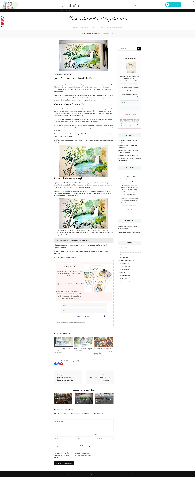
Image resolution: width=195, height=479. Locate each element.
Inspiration (63, 10)
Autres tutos (58, 394)
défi (89, 251)
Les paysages (125, 281)
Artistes (123, 251)
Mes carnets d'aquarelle (97, 18)
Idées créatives (125, 254)
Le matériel (124, 263)
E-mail (77, 435)
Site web (97, 435)
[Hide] (1, 26)
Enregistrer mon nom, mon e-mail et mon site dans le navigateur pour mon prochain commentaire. (83, 446)
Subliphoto (121, 232)
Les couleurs (124, 266)
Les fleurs (124, 278)
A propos (76, 10)
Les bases (56, 10)
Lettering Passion (122, 226)
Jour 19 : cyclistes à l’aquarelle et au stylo (82, 401)
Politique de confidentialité (126, 474)
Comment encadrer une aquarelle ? (128, 155)
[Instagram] (58, 363)
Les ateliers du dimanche (86, 10)
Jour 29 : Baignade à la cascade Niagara (62, 349)
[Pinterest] (61, 363)
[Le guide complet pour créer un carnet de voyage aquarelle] (103, 342)
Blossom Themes (104, 474)
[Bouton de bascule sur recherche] (139, 10)
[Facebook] (55, 363)
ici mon (86, 251)
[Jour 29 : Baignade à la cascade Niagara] (63, 342)
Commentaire (58, 418)
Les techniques (125, 269)
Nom (56, 435)
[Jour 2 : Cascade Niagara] (83, 342)
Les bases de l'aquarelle (125, 260)
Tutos (70, 10)
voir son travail (73, 100)
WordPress (117, 474)
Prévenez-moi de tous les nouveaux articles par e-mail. (83, 454)
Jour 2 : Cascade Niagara (83, 348)
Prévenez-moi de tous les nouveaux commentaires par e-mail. (62, 455)
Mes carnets (68, 74)
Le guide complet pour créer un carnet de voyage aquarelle (103, 350)
